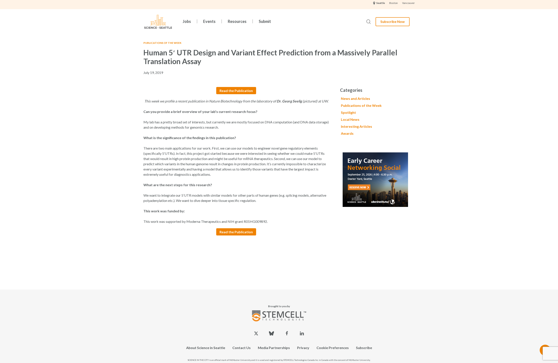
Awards (347, 133)
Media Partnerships (274, 348)
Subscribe (364, 348)
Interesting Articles (356, 126)
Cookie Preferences (332, 348)
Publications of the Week (162, 42)
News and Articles (355, 98)
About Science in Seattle (205, 348)
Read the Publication (236, 91)
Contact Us (241, 348)
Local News (350, 119)
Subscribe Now (392, 21)
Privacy (303, 348)
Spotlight (348, 112)
